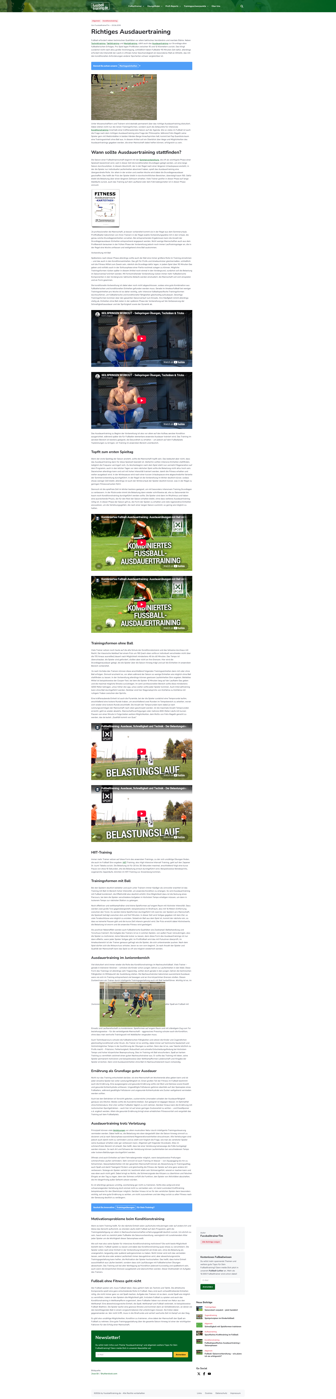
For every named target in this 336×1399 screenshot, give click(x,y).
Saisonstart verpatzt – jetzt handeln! (221, 1310)
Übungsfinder (153, 6)
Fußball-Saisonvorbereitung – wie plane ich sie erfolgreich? (223, 1355)
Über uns (216, 6)
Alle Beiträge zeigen (211, 1242)
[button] (242, 6)
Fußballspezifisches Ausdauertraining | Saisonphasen (222, 1344)
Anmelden (181, 1354)
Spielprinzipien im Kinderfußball (219, 1318)
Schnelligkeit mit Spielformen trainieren (223, 1326)
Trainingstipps (210, 1307)
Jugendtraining (211, 1315)
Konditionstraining (110, 21)
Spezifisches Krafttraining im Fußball (221, 1334)
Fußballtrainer (135, 6)
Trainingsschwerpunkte (195, 6)
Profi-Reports (172, 6)
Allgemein (96, 21)
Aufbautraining (211, 1332)
